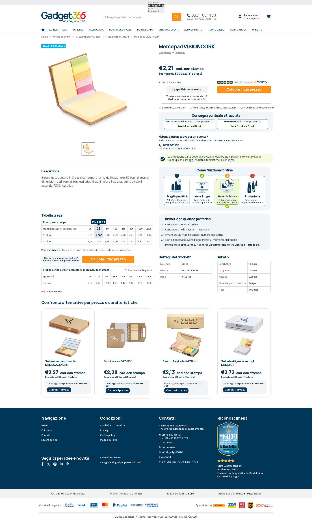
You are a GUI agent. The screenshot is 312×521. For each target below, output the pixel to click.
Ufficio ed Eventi (169, 29)
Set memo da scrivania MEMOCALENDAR (60, 363)
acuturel (166, 457)
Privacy (104, 430)
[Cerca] (176, 17)
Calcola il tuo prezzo (244, 89)
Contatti (46, 435)
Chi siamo (46, 430)
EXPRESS (54, 29)
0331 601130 (203, 15)
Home (44, 425)
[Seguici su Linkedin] (63, 464)
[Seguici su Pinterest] (69, 464)
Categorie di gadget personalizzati (120, 462)
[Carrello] (267, 16)
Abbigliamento (193, 29)
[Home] (43, 30)
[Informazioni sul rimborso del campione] (204, 99)
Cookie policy (107, 435)
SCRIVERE (78, 29)
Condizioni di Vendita (112, 425)
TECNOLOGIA (96, 29)
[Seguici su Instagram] (56, 464)
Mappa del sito (108, 439)
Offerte (257, 29)
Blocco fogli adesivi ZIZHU (180, 361)
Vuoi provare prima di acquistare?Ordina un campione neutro (186, 97)
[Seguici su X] (50, 464)
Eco (64, 29)
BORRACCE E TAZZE (120, 29)
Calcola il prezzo (59, 389)
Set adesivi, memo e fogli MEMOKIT (237, 363)
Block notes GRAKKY (117, 361)
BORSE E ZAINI (145, 29)
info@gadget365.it (172, 452)
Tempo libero (216, 29)
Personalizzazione (110, 457)
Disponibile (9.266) (171, 82)
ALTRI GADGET (238, 29)
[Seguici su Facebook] (43, 464)
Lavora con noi (49, 439)
